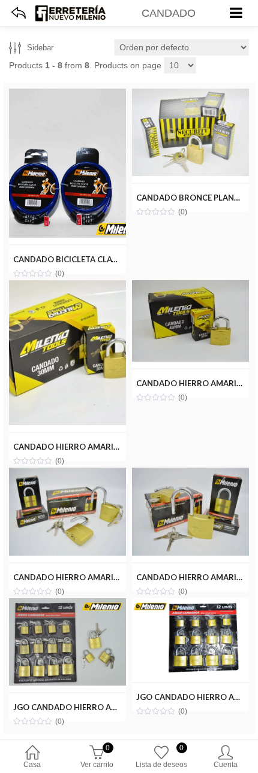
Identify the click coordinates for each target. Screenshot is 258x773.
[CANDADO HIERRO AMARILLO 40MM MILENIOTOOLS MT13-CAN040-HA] (190, 287)
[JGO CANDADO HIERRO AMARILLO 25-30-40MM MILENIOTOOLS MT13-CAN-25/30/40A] (67, 605)
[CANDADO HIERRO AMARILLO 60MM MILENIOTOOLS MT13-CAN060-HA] (190, 474)
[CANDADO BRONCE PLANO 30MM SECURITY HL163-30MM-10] (190, 95)
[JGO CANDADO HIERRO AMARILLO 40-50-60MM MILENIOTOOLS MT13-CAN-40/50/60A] (190, 605)
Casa (32, 764)
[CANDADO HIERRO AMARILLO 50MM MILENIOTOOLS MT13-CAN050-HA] (67, 474)
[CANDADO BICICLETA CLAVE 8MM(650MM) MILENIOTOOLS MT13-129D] (67, 95)
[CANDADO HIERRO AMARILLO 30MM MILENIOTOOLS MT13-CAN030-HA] (67, 287)
